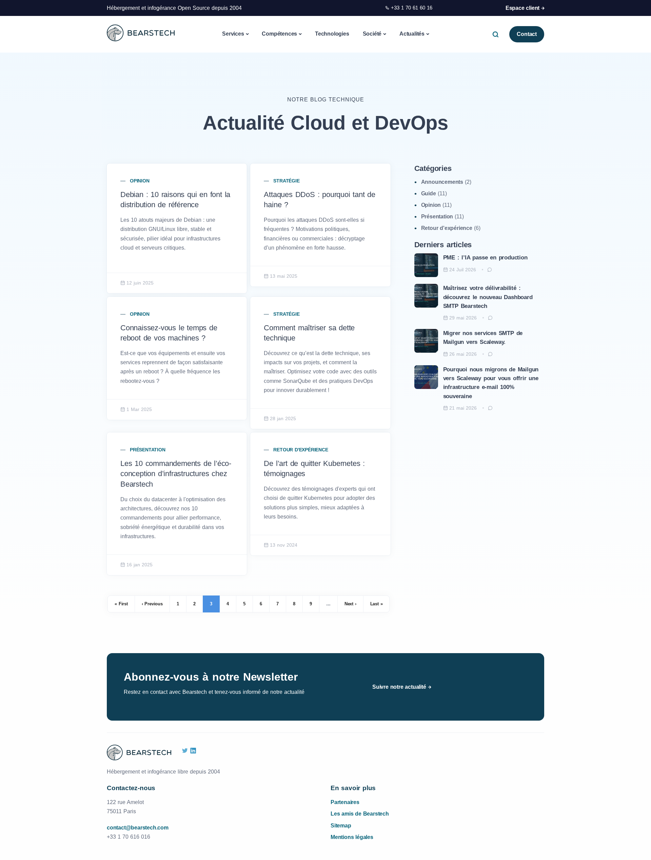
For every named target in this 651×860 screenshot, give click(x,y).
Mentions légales (352, 837)
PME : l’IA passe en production (485, 257)
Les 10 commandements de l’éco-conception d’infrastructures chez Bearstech (175, 474)
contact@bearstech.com (138, 827)
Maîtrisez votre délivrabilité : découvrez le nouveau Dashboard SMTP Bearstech (488, 297)
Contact (527, 34)
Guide (428, 193)
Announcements (442, 182)
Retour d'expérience (300, 449)
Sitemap (341, 825)
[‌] (184, 751)
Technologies (332, 34)
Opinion (140, 180)
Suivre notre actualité (399, 687)
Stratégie (286, 180)
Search (497, 34)
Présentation (147, 449)
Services (233, 34)
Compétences (279, 34)
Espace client (522, 8)
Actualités (412, 34)
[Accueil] (141, 33)
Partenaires (345, 802)
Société (372, 34)
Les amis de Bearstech (360, 814)
